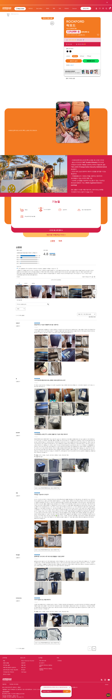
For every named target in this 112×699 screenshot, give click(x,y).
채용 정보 (23, 665)
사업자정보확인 (5, 691)
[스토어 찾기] (96, 8)
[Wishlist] (100, 8)
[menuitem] (30, 8)
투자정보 (23, 669)
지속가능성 (23, 672)
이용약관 (4, 684)
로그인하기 (41, 663)
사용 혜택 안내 (81, 34)
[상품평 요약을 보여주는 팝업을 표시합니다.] (84, 40)
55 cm (75, 56)
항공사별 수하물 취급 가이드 (56, 235)
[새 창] (82, 71)
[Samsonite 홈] (7, 8)
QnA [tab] (60, 241)
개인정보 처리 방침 (13, 684)
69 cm (82, 56)
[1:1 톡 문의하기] (108, 695)
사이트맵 (59, 660)
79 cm (89, 56)
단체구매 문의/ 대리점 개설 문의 (10, 669)
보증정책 (23, 663)
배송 (4, 660)
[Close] (69, 687)
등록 (67, 691)
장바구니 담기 (74, 61)
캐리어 (8, 14)
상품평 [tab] (52, 241)
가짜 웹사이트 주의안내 (8, 672)
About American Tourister (27, 660)
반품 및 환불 (6, 663)
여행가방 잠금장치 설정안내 (9, 667)
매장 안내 (23, 667)
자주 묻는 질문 (6, 665)
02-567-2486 (10, 697)
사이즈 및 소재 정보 (55, 230)
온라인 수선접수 (7, 674)
